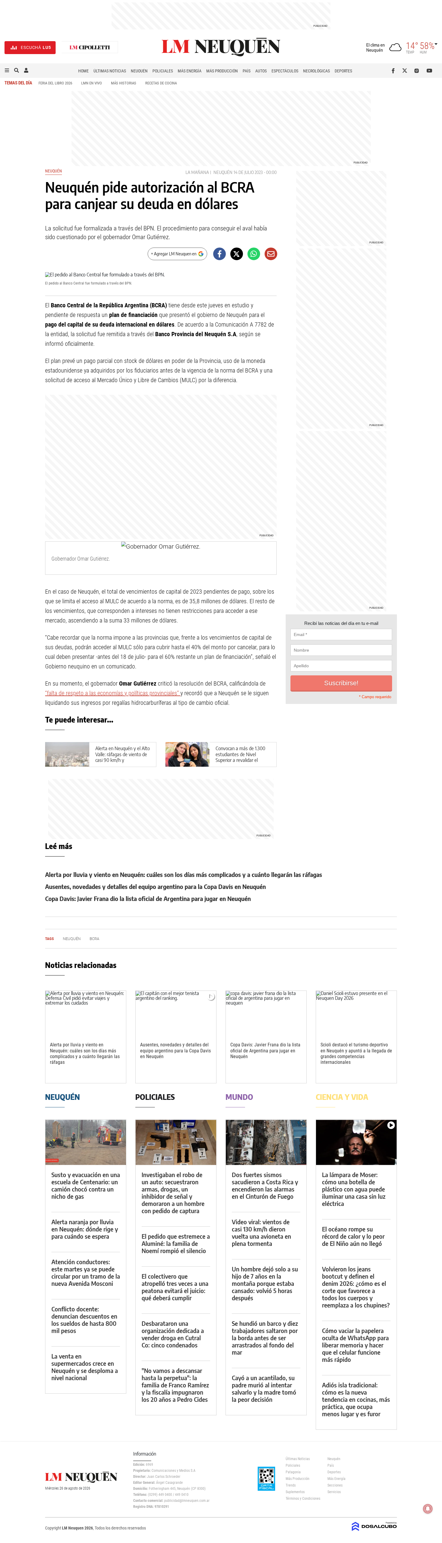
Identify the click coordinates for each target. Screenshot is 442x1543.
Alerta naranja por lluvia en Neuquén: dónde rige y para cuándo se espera (84, 1229)
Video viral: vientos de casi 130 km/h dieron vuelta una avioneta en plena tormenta (261, 1232)
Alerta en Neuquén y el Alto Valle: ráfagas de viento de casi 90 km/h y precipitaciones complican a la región (122, 760)
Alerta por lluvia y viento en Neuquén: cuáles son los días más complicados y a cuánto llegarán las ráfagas (183, 874)
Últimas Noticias (110, 71)
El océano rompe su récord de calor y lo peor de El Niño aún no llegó (353, 1236)
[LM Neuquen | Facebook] (394, 70)
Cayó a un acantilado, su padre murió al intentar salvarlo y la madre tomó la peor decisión (264, 1388)
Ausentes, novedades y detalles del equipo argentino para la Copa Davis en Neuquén (155, 886)
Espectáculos (285, 71)
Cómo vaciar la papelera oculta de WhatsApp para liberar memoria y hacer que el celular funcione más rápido (355, 1345)
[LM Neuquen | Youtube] (429, 70)
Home (83, 71)
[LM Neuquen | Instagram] (418, 70)
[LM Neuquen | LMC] (90, 47)
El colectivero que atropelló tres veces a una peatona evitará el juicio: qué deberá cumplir (175, 1286)
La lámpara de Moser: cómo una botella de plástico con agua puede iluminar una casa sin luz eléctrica (353, 1189)
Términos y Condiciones (302, 1498)
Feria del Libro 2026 (55, 83)
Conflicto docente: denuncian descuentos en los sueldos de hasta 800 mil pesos (84, 1319)
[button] (7, 71)
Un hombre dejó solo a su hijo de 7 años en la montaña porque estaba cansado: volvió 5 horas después (265, 1283)
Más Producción (222, 71)
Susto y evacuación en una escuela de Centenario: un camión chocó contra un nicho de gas (85, 1185)
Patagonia (293, 1472)
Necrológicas (316, 71)
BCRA (94, 938)
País (246, 71)
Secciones (334, 1485)
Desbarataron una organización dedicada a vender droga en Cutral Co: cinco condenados (173, 1334)
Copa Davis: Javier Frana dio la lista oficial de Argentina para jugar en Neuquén (148, 898)
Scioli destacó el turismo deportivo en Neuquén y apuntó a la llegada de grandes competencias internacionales (356, 1053)
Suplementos (295, 1492)
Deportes (343, 71)
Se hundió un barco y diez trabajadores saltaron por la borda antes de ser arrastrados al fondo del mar (265, 1337)
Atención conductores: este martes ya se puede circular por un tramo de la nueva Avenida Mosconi (85, 1272)
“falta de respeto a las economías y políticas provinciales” (112, 693)
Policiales (162, 71)
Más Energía (189, 71)
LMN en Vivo (91, 83)
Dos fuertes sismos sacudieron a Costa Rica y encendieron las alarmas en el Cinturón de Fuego (265, 1185)
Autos (261, 71)
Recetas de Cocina (161, 83)
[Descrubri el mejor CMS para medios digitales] (374, 1532)
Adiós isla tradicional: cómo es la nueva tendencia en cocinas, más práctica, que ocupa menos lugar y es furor (356, 1399)
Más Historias (123, 83)
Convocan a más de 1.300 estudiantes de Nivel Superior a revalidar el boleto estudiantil (240, 757)
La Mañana (197, 172)
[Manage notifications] (428, 1509)
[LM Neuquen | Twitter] (406, 70)
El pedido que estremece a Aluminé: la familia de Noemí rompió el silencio (176, 1243)
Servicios (334, 1492)
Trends (291, 1485)
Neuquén (139, 71)
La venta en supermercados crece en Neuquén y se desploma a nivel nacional (84, 1366)
